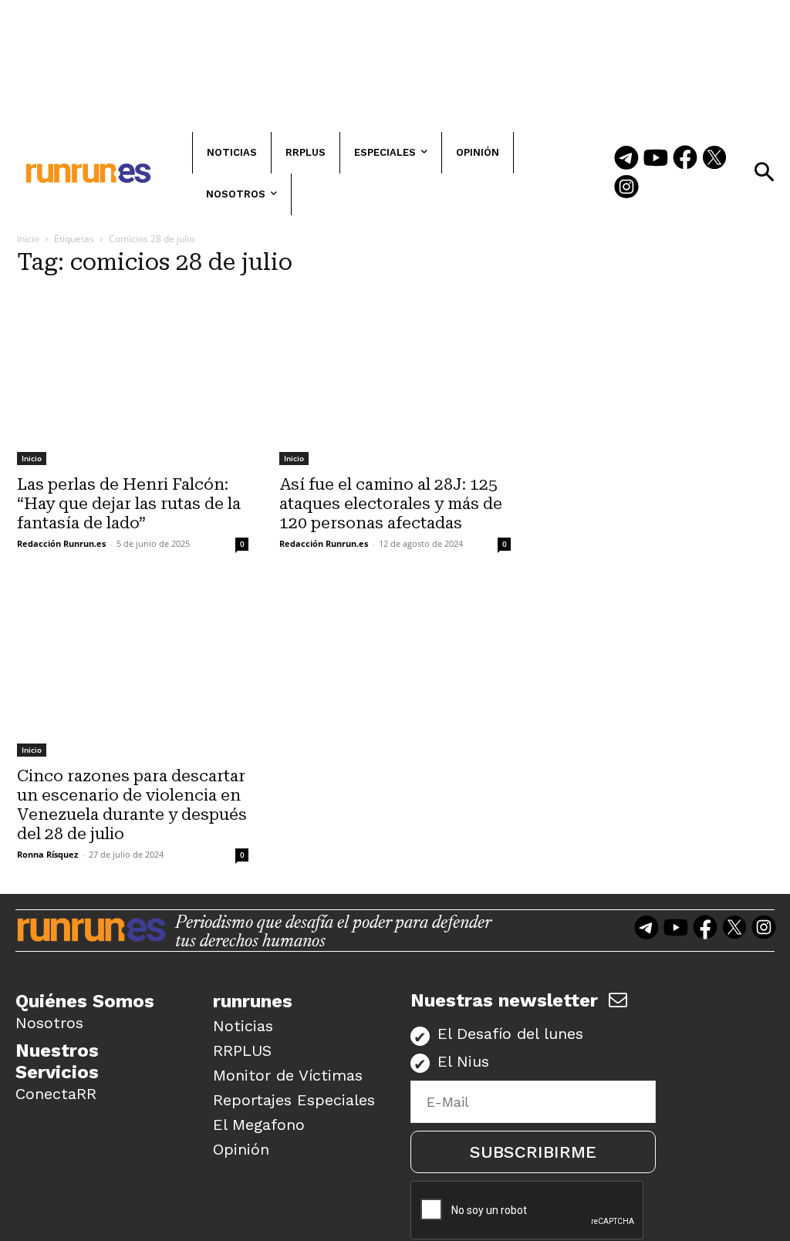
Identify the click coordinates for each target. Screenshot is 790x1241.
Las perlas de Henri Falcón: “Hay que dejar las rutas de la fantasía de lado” (129, 503)
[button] (764, 172)
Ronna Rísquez (47, 854)
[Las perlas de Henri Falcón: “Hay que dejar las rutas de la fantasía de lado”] (132, 378)
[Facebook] (685, 159)
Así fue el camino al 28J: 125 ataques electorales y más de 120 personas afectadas (390, 503)
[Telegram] (626, 159)
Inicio (28, 238)
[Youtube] (656, 159)
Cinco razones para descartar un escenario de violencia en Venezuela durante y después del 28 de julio (132, 805)
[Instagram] (626, 188)
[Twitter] (714, 159)
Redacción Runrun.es (61, 543)
